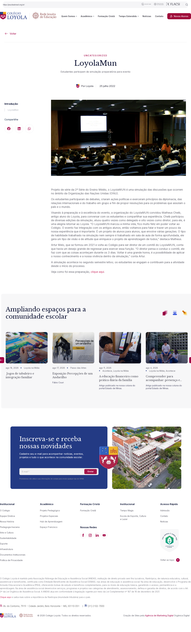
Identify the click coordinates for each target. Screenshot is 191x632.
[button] (8, 128)
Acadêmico (86, 16)
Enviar (91, 471)
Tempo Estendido (128, 16)
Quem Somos (68, 16)
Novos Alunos (181, 16)
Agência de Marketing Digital (159, 615)
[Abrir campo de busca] (185, 4)
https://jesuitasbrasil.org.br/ (14, 4)
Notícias (147, 16)
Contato (159, 16)
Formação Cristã (106, 16)
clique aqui (97, 271)
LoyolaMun (13, 110)
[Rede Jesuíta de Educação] (44, 16)
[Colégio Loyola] (13, 16)
